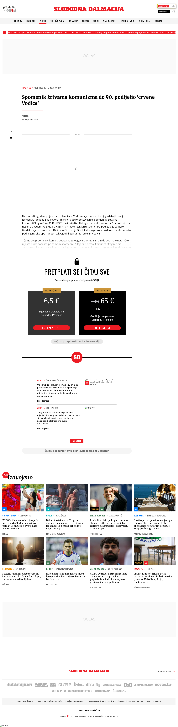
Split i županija (57, 21)
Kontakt (106, 701)
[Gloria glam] (98, 684)
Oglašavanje (119, 701)
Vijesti (43, 21)
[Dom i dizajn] (127, 684)
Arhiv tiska (144, 21)
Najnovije (30, 21)
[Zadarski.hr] (102, 690)
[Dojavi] (9, 9)
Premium (18, 21)
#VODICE (76, 441)
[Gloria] (90, 684)
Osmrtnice (159, 21)
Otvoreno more (127, 21)
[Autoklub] (143, 684)
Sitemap (157, 701)
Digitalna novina (135, 701)
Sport (96, 21)
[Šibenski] (119, 690)
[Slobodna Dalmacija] (89, 9)
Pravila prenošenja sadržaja (50, 701)
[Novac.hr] (163, 684)
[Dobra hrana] (112, 684)
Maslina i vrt (109, 21)
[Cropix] (58, 690)
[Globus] (65, 684)
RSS (148, 701)
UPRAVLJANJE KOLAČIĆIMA (89, 710)
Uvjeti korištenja (25, 701)
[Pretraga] (174, 11)
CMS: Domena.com (112, 716)
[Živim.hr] (79, 684)
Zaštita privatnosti (76, 701)
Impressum (94, 701)
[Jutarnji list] (19, 684)
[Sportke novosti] (53, 684)
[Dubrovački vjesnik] (80, 690)
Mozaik (85, 21)
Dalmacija (73, 21)
